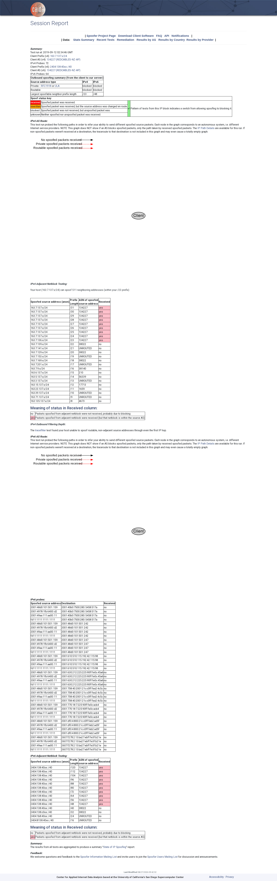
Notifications (180, 35)
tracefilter (40, 430)
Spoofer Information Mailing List (98, 856)
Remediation (125, 39)
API (166, 35)
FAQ (159, 35)
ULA (57, 85)
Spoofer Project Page (101, 35)
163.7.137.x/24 (58, 56)
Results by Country (171, 39)
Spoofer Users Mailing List (162, 856)
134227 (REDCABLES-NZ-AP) (63, 59)
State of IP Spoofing (114, 847)
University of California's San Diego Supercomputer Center (151, 877)
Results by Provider (200, 39)
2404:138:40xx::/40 (61, 66)
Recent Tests (105, 39)
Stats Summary (83, 39)
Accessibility (216, 876)
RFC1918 (46, 85)
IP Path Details (205, 128)
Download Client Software (136, 35)
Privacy (230, 876)
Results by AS (146, 39)
